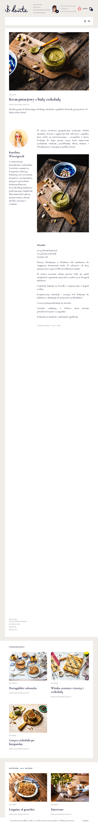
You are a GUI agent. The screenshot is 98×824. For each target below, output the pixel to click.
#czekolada (14, 624)
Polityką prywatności (66, 821)
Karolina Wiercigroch (19, 104)
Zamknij (85, 821)
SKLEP (85, 8)
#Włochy (13, 629)
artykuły (13, 683)
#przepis (12, 627)
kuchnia (12, 95)
